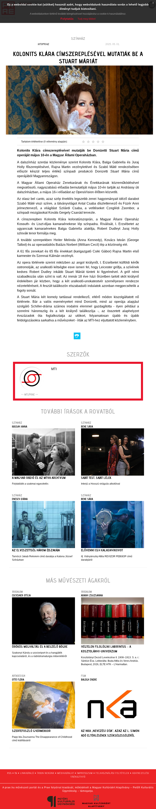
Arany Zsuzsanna (92, 595)
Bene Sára (87, 426)
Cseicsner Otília (21, 595)
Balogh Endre (89, 679)
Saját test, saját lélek (96, 478)
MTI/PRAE (43, 44)
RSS (9, 773)
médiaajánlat (65, 773)
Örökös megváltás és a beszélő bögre (39, 646)
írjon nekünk (45, 773)
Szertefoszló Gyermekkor (31, 731)
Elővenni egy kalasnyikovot (102, 550)
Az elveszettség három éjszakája (36, 550)
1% (16, 773)
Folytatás (67, 18)
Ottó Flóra (18, 679)
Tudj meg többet (86, 18)
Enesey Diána (20, 499)
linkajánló (27, 773)
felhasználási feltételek (112, 773)
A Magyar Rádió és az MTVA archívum (39, 478)
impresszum (85, 773)
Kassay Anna (19, 426)
